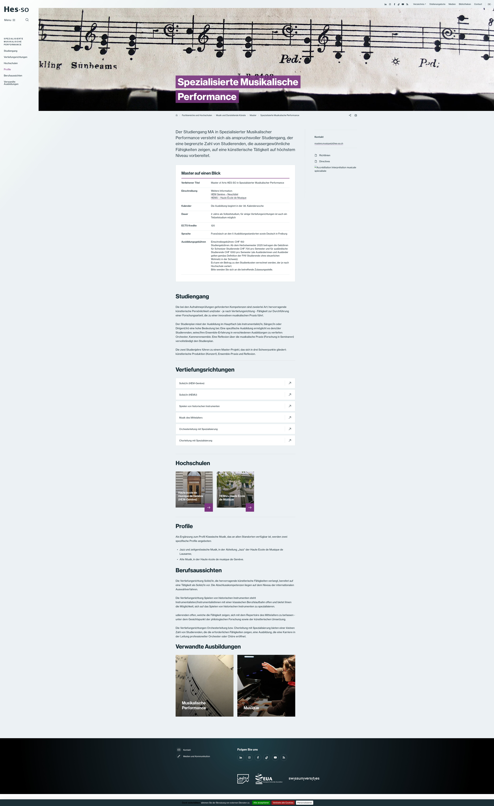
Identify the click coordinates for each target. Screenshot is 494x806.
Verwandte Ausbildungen (11, 83)
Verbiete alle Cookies (283, 802)
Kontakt (187, 750)
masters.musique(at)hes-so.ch (329, 143)
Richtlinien (324, 155)
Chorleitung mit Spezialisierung (195, 440)
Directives (324, 161)
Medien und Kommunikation (196, 756)
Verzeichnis (418, 4)
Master (253, 115)
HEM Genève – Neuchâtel (224, 194)
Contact (478, 4)
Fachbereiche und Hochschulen (197, 115)
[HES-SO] (16, 11)
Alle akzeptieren (261, 802)
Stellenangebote (437, 4)
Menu (7, 20)
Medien (452, 4)
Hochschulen (11, 63)
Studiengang (10, 51)
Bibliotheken (465, 4)
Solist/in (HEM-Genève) (191, 383)
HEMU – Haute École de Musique (228, 197)
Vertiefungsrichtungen (15, 57)
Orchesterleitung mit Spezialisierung (198, 429)
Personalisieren (304, 802)
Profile (7, 69)
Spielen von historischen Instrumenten (199, 406)
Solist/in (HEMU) (188, 394)
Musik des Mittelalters (190, 417)
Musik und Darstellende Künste (231, 115)
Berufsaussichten (13, 75)
